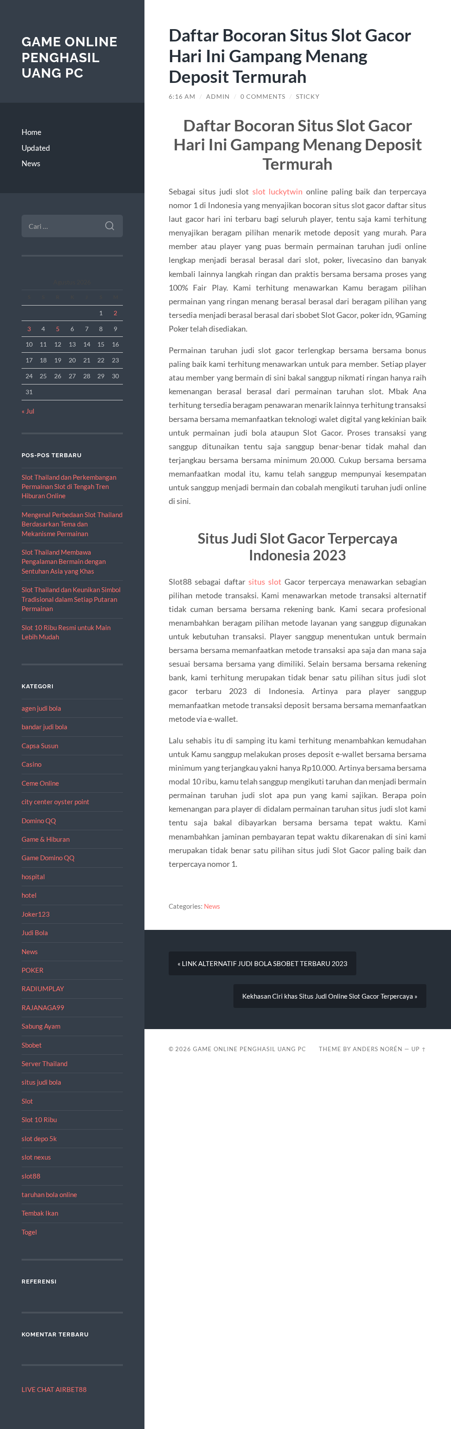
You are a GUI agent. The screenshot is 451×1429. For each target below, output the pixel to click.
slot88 (31, 1176)
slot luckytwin (277, 191)
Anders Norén (378, 1048)
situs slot (264, 581)
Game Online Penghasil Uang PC (70, 57)
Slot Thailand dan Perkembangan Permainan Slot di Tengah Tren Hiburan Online (69, 486)
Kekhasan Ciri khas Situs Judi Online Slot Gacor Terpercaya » (330, 996)
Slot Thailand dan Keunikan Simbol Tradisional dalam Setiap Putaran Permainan (71, 599)
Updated (36, 148)
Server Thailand (44, 1063)
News (31, 163)
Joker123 (36, 914)
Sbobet (32, 1045)
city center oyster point (55, 802)
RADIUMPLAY (43, 988)
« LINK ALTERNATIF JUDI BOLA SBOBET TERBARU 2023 (262, 963)
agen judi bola (41, 708)
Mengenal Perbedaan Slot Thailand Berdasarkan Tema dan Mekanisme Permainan (72, 524)
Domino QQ (39, 821)
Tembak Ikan (40, 1213)
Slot (27, 1101)
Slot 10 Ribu (39, 1119)
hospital (33, 877)
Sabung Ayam (41, 1026)
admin (218, 96)
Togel (29, 1232)
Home (31, 132)
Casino (31, 764)
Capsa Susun (40, 746)
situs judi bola (41, 1082)
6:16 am (182, 96)
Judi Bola (35, 932)
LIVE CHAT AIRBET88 (54, 1389)
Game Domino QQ (48, 858)
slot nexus (36, 1157)
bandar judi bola (44, 727)
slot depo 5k (39, 1138)
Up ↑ (418, 1048)
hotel (29, 895)
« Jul (28, 411)
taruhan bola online (49, 1194)
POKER (33, 970)
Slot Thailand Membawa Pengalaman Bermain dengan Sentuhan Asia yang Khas (64, 561)
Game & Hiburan (46, 839)
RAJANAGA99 (43, 1007)
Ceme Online (40, 783)
